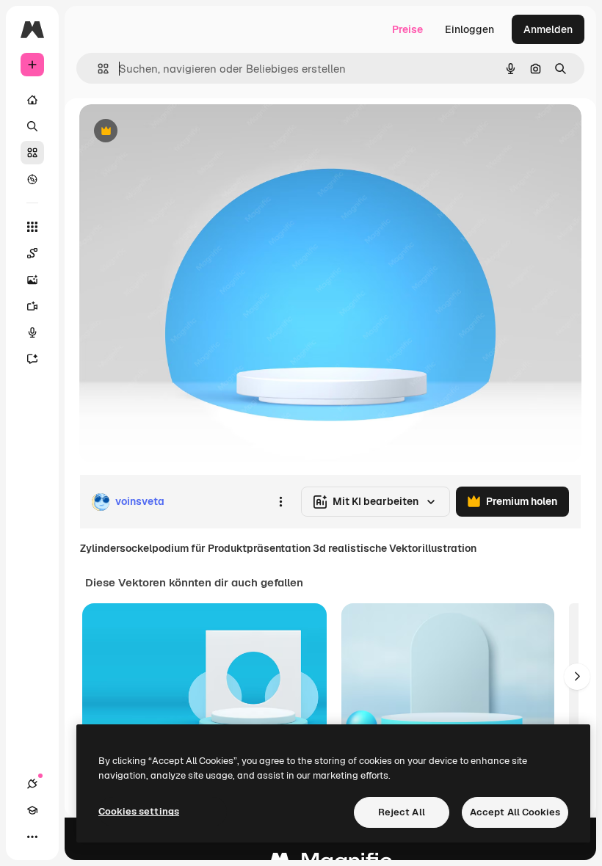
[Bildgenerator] (32, 279)
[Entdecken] (32, 179)
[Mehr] (32, 836)
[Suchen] (32, 126)
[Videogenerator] (32, 306)
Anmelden (548, 29)
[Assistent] (32, 359)
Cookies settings (138, 811)
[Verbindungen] (32, 784)
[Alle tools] (32, 227)
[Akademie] (32, 810)
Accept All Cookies (515, 812)
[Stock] (32, 152)
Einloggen (469, 29)
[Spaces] (32, 253)
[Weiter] (577, 676)
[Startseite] (32, 100)
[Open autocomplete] (97, 68)
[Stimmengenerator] (32, 332)
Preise (407, 29)
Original (173, 132)
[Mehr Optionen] (280, 502)
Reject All (401, 812)
